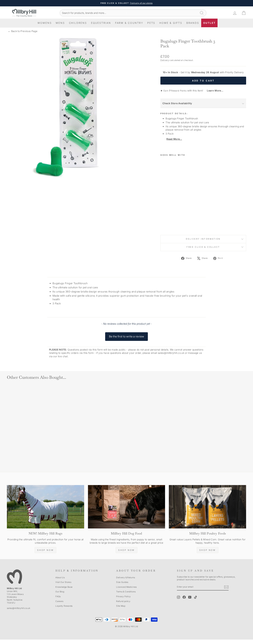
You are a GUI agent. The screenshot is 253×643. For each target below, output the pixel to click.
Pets (151, 22)
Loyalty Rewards (63, 606)
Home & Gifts (170, 22)
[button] (126, 335)
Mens (60, 22)
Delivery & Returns (125, 577)
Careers (59, 601)
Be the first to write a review (126, 336)
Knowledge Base (63, 587)
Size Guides (122, 582)
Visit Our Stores (63, 582)
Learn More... (213, 90)
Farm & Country (129, 22)
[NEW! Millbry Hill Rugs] (45, 506)
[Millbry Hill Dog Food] (126, 506)
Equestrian (101, 22)
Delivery (164, 60)
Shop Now (45, 550)
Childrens (78, 22)
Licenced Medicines (126, 587)
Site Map (120, 606)
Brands (192, 22)
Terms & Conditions (126, 591)
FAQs (58, 596)
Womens (45, 22)
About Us (60, 577)
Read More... (174, 138)
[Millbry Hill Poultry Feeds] (207, 506)
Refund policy (123, 601)
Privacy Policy (123, 596)
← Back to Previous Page (22, 31)
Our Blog (59, 591)
